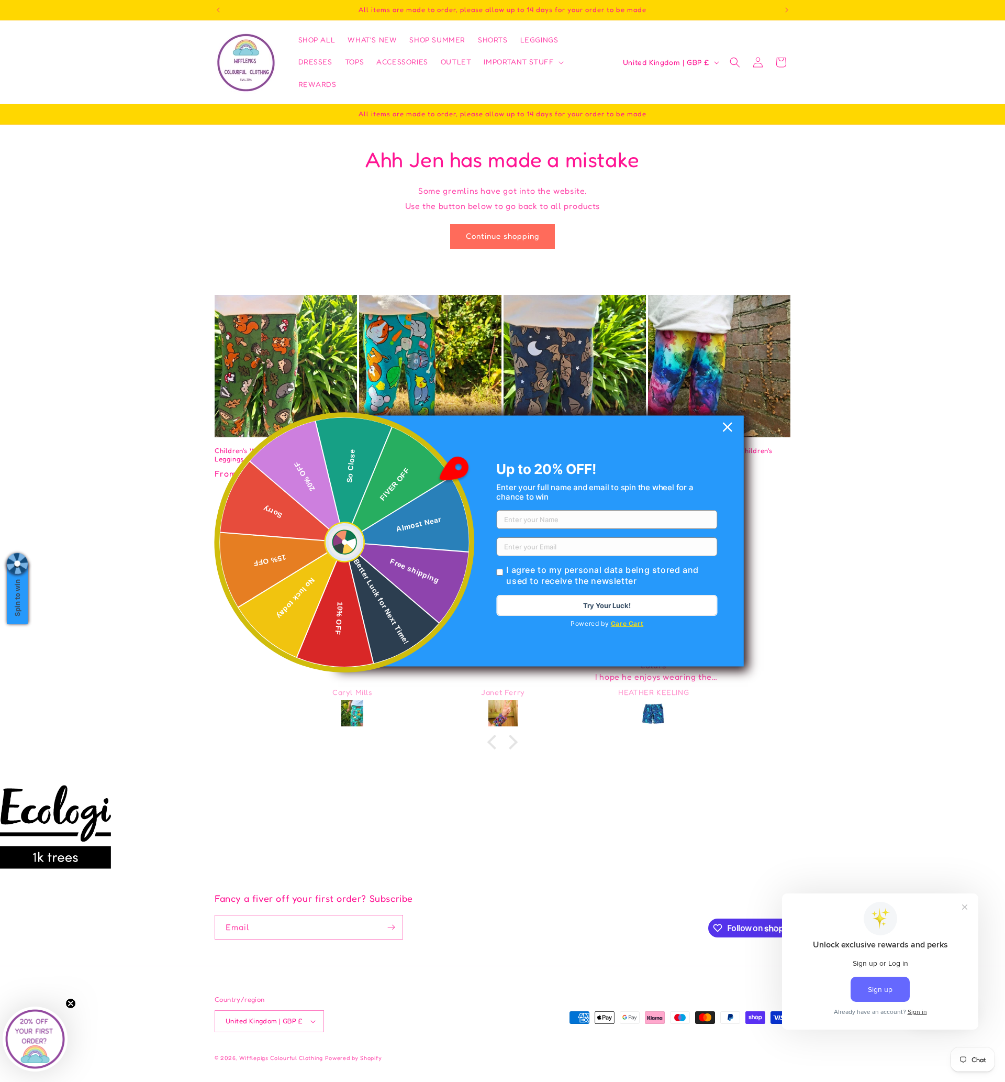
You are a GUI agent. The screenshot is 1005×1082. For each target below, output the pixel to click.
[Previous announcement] (218, 10)
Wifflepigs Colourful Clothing (282, 1058)
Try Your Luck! (607, 605)
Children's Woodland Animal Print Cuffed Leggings (283, 454)
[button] (522, 62)
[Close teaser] (70, 1003)
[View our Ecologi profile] (55, 827)
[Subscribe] (391, 927)
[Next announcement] (786, 10)
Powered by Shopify (353, 1058)
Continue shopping (502, 236)
